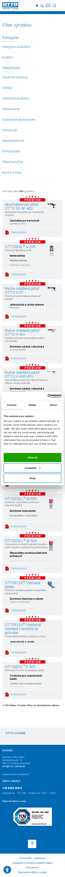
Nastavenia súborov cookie (32, 872)
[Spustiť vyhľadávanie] (54, 6)
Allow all (32, 457)
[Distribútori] (37, 5)
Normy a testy (12, 172)
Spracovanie (11, 109)
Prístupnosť (32, 867)
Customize (31, 467)
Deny (32, 478)
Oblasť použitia (12, 162)
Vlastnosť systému (15, 77)
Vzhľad (7, 88)
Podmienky (25, 858)
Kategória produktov (16, 47)
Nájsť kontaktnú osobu (14, 801)
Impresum (40, 858)
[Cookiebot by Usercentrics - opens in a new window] (47, 396)
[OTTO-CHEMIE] (10, 6)
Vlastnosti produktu (15, 98)
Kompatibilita (11, 151)
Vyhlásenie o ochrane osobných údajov (32, 863)
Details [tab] (32, 404)
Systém (7, 57)
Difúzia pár (9, 130)
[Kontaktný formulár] (42, 5)
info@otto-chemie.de (13, 766)
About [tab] (53, 404)
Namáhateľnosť (13, 141)
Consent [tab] (11, 404)
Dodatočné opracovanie (18, 119)
